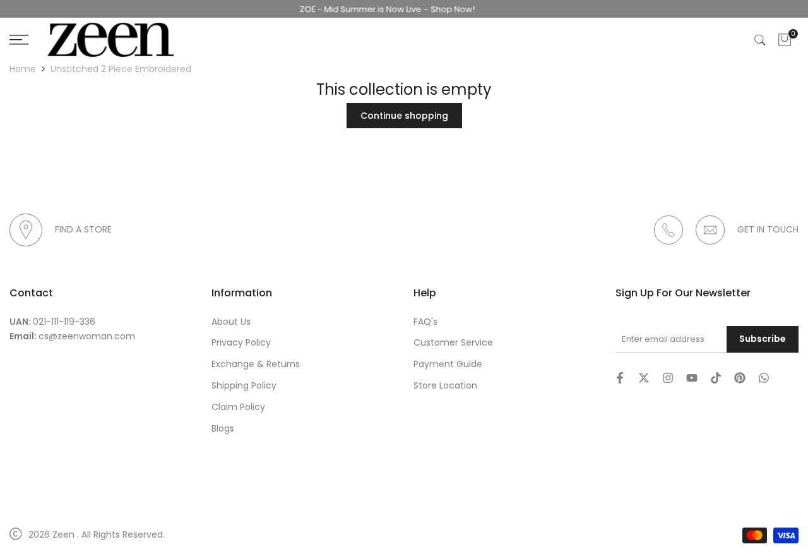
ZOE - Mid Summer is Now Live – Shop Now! (380, 9)
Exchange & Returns (255, 364)
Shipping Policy (243, 385)
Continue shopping (404, 115)
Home (22, 69)
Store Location (445, 385)
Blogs (222, 428)
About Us (231, 321)
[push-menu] (18, 39)
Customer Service (453, 342)
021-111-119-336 (64, 321)
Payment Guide (447, 364)
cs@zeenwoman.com (87, 336)
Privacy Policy (241, 342)
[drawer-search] (760, 40)
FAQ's (425, 321)
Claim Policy (238, 407)
